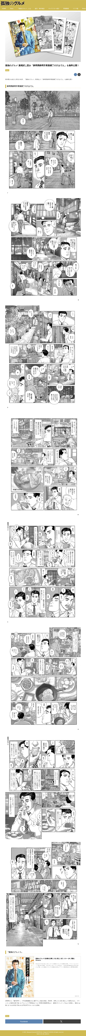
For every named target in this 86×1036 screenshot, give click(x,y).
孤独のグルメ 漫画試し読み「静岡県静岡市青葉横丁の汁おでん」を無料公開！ (42, 65)
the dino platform (45, 1034)
